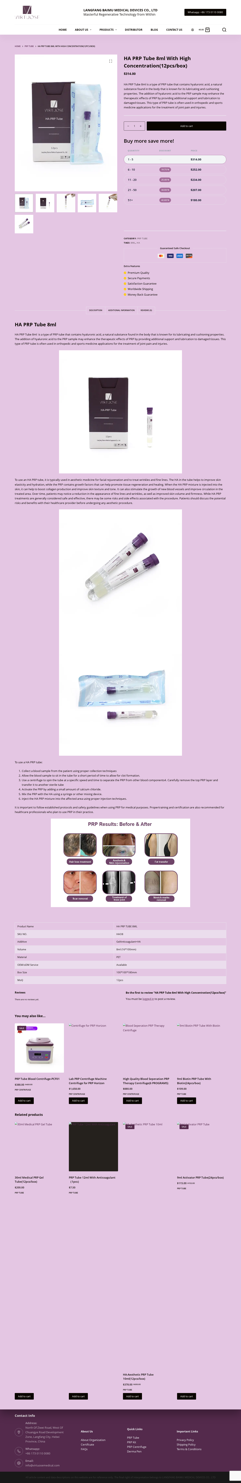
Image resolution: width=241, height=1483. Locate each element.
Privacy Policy (185, 1440)
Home (63, 30)
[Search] (224, 30)
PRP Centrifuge (23, 1089)
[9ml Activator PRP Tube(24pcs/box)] (201, 1146)
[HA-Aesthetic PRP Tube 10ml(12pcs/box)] (147, 1245)
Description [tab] (95, 310)
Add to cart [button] (24, 1100)
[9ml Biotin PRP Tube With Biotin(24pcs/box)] (201, 1048)
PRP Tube (142, 238)
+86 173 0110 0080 (37, 1453)
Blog (154, 30)
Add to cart (186, 126)
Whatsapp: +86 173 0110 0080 (205, 12)
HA (138, 242)
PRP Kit (131, 1442)
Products (107, 30)
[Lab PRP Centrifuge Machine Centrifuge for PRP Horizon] (93, 1048)
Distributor (133, 30)
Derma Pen (134, 1451)
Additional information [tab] (121, 310)
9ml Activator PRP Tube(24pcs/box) (200, 1177)
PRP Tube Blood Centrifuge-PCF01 (37, 1079)
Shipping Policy (186, 1444)
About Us (81, 30)
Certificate (87, 1444)
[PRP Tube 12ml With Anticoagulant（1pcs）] (93, 1146)
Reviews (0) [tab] (146, 310)
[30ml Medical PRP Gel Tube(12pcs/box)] (39, 1146)
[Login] (192, 30)
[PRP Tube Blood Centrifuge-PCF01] (39, 1048)
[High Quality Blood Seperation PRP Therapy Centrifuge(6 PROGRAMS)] (147, 1048)
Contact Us (174, 30)
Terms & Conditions (189, 1449)
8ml (133, 242)
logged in (148, 999)
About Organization (93, 1440)
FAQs (84, 1449)
